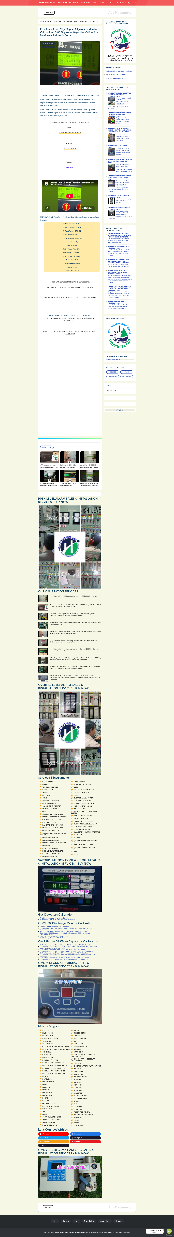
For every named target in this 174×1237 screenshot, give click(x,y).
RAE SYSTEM (78, 1069)
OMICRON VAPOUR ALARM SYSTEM (87, 1066)
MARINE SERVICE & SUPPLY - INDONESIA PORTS (117, 302)
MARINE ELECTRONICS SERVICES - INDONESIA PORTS (119, 208)
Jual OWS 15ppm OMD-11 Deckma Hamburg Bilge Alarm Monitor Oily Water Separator (122, 151)
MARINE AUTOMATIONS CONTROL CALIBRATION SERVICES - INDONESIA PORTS (119, 94)
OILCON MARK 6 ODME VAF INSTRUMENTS (83, 1060)
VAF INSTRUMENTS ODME (83, 1115)
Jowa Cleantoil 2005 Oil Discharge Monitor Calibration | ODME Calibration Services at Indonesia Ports (74, 650)
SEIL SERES (78, 1093)
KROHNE (77, 1030)
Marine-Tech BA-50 (81, 1047)
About (55, 1221)
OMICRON (78, 1063)
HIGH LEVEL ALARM (50, 848)
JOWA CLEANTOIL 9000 (51, 1120)
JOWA (44, 1114)
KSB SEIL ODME (79, 1033)
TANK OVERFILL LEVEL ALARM (85, 824)
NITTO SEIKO (78, 1052)
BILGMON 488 (47, 1033)
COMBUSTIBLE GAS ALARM (52, 814)
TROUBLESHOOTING (50, 787)
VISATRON (78, 1118)
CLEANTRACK (47, 1044)
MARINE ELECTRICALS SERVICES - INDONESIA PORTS (119, 196)
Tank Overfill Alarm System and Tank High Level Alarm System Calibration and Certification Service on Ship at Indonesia (118, 252)
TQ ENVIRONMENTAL (82, 1112)
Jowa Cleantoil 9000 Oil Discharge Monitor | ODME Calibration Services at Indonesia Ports (89, 468)
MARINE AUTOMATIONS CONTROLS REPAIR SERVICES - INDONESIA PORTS (120, 161)
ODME (44, 798)
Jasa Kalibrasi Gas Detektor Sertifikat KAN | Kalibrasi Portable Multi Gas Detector (122, 137)
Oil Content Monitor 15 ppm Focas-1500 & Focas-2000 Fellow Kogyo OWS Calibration (67, 955)
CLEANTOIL (46, 1041)
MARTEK (77, 1036)
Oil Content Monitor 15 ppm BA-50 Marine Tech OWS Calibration (64, 953)
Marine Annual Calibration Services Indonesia (70, 1232)
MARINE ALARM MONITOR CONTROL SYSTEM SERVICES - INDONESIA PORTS (118, 272)
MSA (75, 1041)
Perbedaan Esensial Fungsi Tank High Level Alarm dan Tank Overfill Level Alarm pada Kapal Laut (118, 240)
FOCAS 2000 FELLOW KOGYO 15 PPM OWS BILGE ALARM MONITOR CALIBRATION (70, 319)
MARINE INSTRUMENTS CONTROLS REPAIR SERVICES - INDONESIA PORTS (119, 177)
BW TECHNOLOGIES (50, 1038)
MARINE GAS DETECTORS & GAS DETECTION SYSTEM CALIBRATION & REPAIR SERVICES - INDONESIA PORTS (119, 131)
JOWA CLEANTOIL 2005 (51, 1117)
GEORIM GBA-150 (49, 1103)
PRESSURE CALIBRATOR (83, 806)
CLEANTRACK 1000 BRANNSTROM (55, 1047)
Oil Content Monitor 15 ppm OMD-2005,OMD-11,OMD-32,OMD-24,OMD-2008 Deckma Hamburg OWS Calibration (68, 947)
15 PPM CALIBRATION (48, 47)
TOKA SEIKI (78, 1109)
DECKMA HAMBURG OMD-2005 (54, 1066)
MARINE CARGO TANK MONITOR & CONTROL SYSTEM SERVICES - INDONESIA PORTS (119, 288)
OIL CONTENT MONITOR (51, 806)
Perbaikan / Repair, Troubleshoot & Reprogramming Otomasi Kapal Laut (118, 265)
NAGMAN (77, 1049)
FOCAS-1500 (47, 1093)
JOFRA (45, 1112)
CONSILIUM (46, 1052)
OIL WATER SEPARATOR (51, 809)
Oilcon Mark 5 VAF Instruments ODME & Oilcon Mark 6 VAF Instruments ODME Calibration (68, 929)
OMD (76, 795)
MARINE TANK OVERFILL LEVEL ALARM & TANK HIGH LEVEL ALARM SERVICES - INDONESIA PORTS (119, 235)
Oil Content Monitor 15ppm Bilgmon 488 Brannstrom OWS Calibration (66, 945)
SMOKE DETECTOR (81, 819)
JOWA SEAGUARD (49, 1122)
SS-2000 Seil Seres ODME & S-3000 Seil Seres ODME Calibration (63, 932)
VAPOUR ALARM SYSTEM (83, 845)
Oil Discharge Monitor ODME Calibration (55, 938)
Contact (66, 1221)
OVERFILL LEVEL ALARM (83, 801)
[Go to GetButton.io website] (169, 1235)
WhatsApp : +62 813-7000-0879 (116, 74)
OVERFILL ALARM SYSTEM (84, 798)
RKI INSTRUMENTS (81, 1077)
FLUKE (44, 1085)
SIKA (75, 1104)
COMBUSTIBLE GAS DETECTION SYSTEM (53, 834)
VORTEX (77, 1123)
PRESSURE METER (80, 809)
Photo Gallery (89, 1221)
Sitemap (118, 1221)
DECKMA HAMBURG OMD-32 (53, 1074)
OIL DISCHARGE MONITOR (52, 828)
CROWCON (46, 1055)
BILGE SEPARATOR (49, 803)
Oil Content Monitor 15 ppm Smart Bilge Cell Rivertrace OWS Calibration (66, 951)
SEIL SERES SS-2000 (81, 1099)
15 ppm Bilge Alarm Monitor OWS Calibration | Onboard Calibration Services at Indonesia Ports (75, 623)
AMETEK (45, 1030)
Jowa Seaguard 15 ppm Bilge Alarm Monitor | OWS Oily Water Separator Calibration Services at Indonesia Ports (74, 641)
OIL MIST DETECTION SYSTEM (85, 790)
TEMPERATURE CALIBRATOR (84, 827)
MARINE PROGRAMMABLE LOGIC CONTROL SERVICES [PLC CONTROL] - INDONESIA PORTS (119, 261)
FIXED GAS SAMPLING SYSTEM (54, 843)
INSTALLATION (47, 790)
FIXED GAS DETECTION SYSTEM (54, 817)
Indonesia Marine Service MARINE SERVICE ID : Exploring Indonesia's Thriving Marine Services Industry (117, 306)
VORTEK (77, 1120)
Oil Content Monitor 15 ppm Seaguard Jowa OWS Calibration (62, 950)
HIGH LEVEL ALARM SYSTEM (53, 851)
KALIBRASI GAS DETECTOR (52, 825)
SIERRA (76, 1101)
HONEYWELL (47, 1109)
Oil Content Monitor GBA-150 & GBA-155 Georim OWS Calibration (64, 958)
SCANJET (77, 1088)
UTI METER (78, 835)
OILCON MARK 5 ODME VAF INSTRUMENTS (83, 1055)
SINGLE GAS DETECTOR (83, 816)
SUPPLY (45, 793)
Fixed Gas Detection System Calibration (54, 918)
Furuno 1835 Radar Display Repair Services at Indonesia (123, 200)
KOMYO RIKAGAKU (49, 1125)
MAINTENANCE (79, 782)
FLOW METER (47, 846)
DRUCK (45, 1076)
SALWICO (77, 1082)
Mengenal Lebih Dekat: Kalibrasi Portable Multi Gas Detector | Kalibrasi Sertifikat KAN (122, 120)
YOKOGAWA (78, 1126)
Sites (76, 1221)
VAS (75, 852)
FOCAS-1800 (47, 1095)
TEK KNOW (78, 1107)
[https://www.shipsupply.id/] (120, 335)
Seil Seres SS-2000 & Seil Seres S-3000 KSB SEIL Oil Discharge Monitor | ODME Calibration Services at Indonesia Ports (75, 632)
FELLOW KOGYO (48, 1082)
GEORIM (45, 1101)
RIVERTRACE (78, 1074)
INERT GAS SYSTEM (49, 856)
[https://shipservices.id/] (113, 359)
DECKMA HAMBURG (50, 1060)
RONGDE (77, 1080)
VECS (76, 854)
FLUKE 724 (46, 1090)
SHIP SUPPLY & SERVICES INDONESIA (118, 1232)
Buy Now (48, 1207)
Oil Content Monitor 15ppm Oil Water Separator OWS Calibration (64, 959)
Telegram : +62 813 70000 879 (115, 78)
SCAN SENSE (78, 1085)
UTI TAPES (77, 838)
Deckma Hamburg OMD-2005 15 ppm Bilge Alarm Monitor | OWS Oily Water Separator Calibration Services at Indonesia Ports (75, 667)
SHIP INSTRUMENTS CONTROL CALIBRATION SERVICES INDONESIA (70, 298)
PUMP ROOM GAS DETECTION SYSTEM (84, 812)
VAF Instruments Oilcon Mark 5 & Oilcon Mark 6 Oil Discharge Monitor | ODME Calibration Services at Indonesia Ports (75, 606)
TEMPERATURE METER (82, 829)
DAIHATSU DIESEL (49, 1057)
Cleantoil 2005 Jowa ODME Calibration (54, 936)
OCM (76, 787)
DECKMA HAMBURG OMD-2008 (54, 1068)
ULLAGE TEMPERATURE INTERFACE (87, 832)
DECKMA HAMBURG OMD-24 (53, 1071)
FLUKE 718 (46, 1087)
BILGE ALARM (47, 795)
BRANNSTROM (47, 1036)
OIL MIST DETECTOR (81, 793)
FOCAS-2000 (47, 1098)
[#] (119, 410)
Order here (49, 12)
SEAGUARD (78, 1090)
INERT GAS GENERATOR (51, 854)
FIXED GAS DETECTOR (50, 840)
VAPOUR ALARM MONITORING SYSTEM (84, 841)
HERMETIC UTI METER (50, 1106)
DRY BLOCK (47, 1079)
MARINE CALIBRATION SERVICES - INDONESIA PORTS (119, 247)
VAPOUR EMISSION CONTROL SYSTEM (83, 848)
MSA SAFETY (78, 1044)
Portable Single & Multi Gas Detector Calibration (57, 920)
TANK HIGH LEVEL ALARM (84, 821)
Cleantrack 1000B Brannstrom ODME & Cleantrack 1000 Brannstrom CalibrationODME (65, 934)
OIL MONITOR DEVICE (50, 830)
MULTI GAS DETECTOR (82, 784)
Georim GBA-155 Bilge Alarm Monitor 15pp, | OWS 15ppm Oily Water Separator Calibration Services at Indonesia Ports (72, 614)
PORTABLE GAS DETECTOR (84, 803)
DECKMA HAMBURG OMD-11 (53, 1063)
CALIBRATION (47, 782)
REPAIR (45, 784)
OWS (44, 812)
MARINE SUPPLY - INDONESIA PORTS (117, 146)
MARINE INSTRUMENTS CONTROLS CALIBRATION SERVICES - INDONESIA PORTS (119, 114)
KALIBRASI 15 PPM (49, 822)
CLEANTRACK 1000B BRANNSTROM (56, 1049)
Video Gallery (105, 1221)
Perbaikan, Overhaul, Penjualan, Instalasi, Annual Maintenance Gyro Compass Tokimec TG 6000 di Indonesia (120, 214)
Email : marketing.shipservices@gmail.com (119, 71)
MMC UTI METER (80, 1038)
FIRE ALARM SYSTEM (50, 838)
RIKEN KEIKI (78, 1071)
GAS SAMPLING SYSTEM (51, 820)
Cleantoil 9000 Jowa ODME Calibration (54, 927)
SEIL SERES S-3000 (81, 1096)
